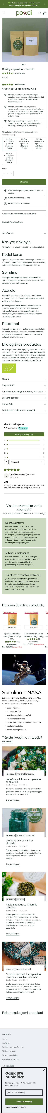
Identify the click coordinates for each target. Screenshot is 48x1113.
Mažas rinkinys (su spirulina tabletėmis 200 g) (24, 143)
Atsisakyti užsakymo (10, 1059)
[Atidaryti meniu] (3, 13)
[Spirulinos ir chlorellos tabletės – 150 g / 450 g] (34, 620)
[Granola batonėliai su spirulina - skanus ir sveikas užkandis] (24, 956)
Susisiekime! (25, 203)
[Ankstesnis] (3, 4)
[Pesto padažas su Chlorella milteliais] (24, 887)
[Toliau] (44, 4)
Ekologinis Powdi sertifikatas (12, 222)
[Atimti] (11, 173)
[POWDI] (24, 13)
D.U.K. (4, 1039)
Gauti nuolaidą (24, 1101)
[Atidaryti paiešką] (39, 13)
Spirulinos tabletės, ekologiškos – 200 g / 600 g (12, 636)
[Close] (44, 1070)
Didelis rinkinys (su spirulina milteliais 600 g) (39, 143)
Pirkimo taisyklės (9, 1051)
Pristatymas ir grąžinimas (13, 1047)
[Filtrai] (6, 462)
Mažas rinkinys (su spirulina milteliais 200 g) (9, 143)
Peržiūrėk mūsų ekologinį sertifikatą (26, 360)
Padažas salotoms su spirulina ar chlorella (23, 780)
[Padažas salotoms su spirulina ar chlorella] (24, 761)
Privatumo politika (9, 1055)
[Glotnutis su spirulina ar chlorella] (24, 822)
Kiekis (4, 168)
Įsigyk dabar (12, 627)
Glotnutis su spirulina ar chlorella (19, 842)
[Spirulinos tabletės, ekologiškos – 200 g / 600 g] (12, 620)
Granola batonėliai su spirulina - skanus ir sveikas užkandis (23, 975)
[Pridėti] (4, 173)
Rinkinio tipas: (20, 133)
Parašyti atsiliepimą (24, 434)
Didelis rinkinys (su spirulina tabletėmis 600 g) (9, 157)
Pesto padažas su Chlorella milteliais (21, 906)
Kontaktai (6, 1043)
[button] (7, 73)
